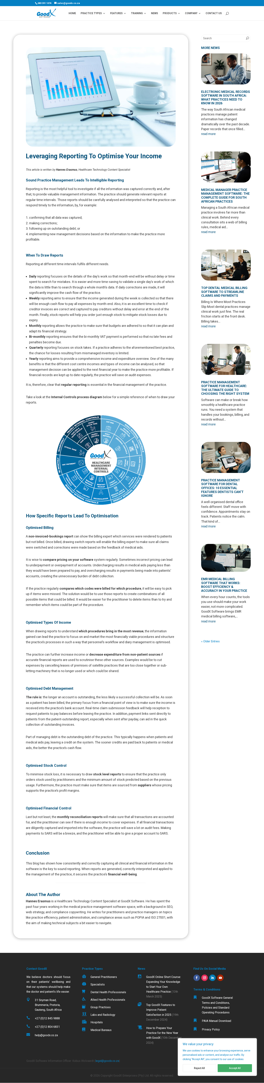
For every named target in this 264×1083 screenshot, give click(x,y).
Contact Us (214, 13)
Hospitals (97, 1022)
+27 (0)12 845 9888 (47, 1018)
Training (137, 13)
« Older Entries (210, 641)
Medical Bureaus (101, 1030)
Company (191, 13)
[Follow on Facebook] (196, 978)
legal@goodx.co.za (107, 1061)
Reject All (199, 1068)
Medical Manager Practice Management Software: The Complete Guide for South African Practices (225, 195)
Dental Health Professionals (108, 992)
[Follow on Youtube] (220, 978)
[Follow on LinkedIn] (212, 978)
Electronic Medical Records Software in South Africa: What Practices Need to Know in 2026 (225, 97)
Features (116, 13)
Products (170, 13)
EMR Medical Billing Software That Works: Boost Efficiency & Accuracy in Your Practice (224, 585)
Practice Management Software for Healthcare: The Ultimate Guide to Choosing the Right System (225, 388)
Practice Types (91, 13)
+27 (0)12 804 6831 (47, 1027)
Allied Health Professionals (108, 999)
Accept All (235, 1068)
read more (208, 134)
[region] (217, 1057)
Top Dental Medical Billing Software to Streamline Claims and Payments (224, 291)
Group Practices (101, 1007)
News (154, 13)
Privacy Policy (211, 1029)
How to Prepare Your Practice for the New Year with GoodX (162, 1032)
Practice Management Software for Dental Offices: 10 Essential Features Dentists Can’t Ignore (222, 487)
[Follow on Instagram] (204, 978)
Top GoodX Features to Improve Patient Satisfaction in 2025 (160, 1009)
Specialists (98, 984)
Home (72, 13)
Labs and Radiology (103, 1014)
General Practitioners (104, 977)
